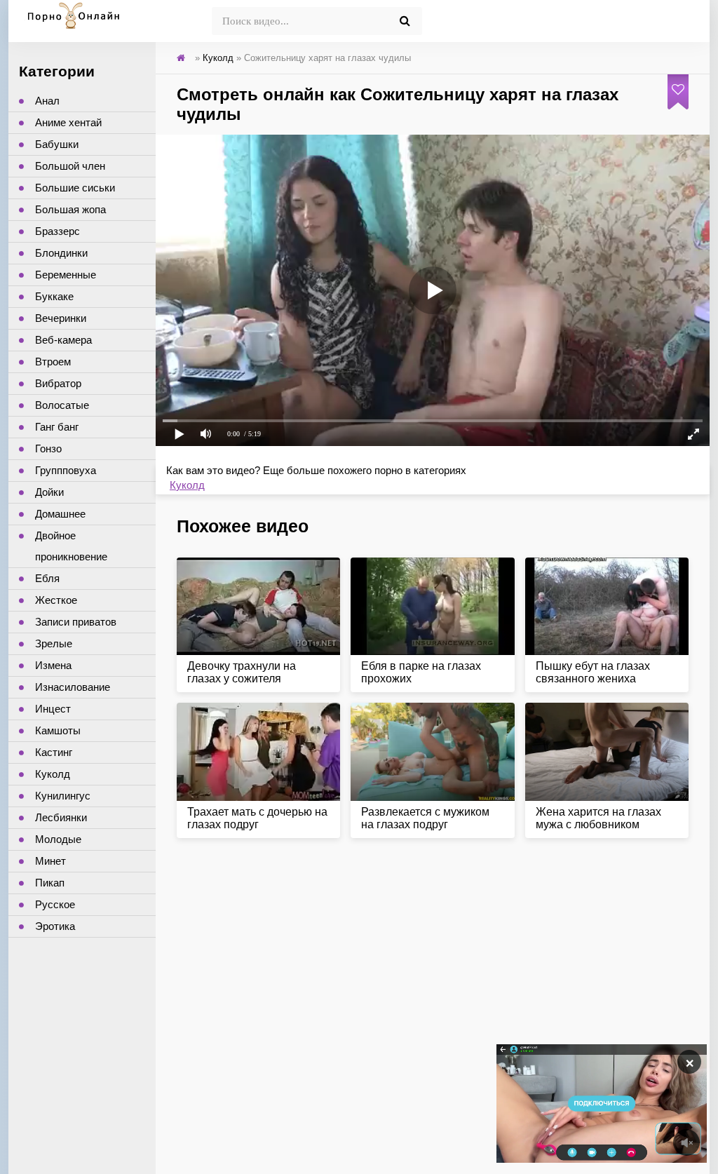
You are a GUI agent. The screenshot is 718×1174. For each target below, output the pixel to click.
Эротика (55, 926)
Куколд (187, 485)
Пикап (50, 883)
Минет (50, 861)
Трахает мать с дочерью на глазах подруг (257, 818)
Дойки (49, 492)
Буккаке (54, 296)
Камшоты (58, 730)
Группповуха (65, 470)
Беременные (65, 275)
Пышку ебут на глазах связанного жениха (593, 672)
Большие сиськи (75, 188)
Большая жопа (70, 209)
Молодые (58, 839)
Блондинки (61, 253)
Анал (47, 101)
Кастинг (53, 752)
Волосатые (62, 405)
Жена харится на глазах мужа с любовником (598, 818)
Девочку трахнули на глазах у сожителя (241, 672)
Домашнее (60, 514)
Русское (55, 904)
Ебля (47, 578)
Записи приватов (75, 622)
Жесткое (56, 600)
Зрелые (53, 643)
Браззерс (57, 231)
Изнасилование (72, 687)
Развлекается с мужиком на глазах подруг (425, 818)
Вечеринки (60, 318)
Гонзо (48, 448)
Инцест (53, 709)
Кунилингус (62, 796)
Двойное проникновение (71, 545)
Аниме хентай (68, 122)
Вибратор (58, 383)
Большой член (70, 166)
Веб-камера (63, 340)
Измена (53, 665)
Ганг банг (57, 427)
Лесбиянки (61, 817)
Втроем (53, 361)
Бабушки (57, 144)
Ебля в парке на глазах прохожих (421, 672)
